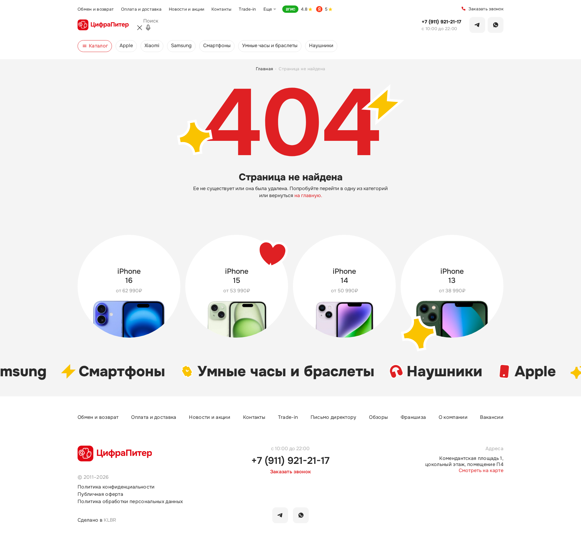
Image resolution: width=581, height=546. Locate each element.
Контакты (221, 9)
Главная (264, 69)
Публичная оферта (100, 494)
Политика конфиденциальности (116, 487)
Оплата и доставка (141, 9)
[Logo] (103, 24)
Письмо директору (334, 417)
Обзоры (378, 417)
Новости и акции (186, 9)
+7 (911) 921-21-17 (441, 22)
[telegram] (280, 515)
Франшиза (413, 417)
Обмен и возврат (96, 9)
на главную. (308, 195)
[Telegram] (477, 25)
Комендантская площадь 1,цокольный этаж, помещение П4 (464, 461)
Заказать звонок (485, 9)
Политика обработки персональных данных (130, 502)
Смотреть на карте (481, 471)
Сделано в (97, 520)
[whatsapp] (301, 515)
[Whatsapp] (495, 25)
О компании (453, 417)
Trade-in (247, 9)
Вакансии (491, 417)
